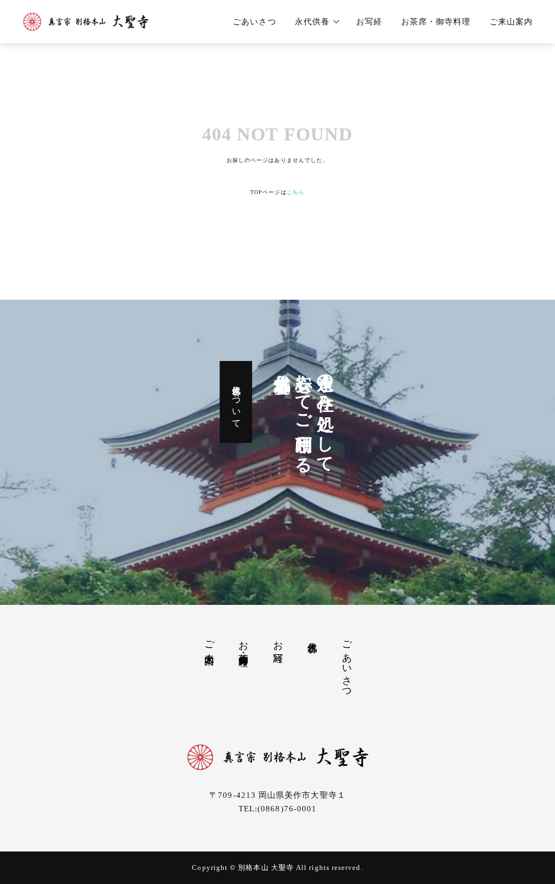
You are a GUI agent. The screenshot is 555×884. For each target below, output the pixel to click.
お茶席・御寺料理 (436, 21)
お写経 (369, 21)
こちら (296, 192)
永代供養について (236, 402)
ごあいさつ (254, 21)
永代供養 (312, 21)
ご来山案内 (511, 21)
